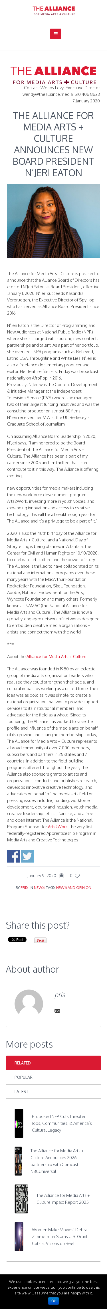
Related (23, 1062)
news (39, 887)
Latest (22, 1091)
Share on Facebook (13, 856)
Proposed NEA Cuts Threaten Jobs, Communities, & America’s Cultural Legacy (62, 1123)
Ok (53, 1301)
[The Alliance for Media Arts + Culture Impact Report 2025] (21, 1198)
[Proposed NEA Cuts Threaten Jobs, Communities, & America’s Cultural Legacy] (19, 1123)
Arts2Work (58, 826)
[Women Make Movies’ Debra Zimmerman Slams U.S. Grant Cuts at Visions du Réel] (19, 1236)
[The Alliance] (53, 11)
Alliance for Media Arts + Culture (56, 656)
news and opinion (73, 887)
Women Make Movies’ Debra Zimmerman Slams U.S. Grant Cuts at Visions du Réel (60, 1236)
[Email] (57, 1011)
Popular (24, 1077)
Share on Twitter (27, 856)
